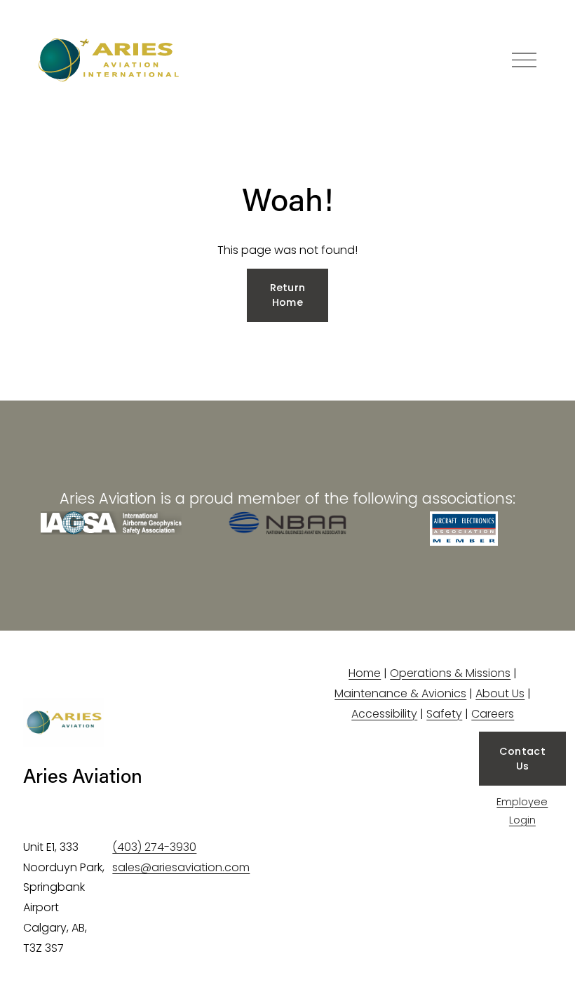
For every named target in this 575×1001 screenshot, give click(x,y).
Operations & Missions (450, 673)
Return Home (288, 295)
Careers (492, 714)
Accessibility (384, 714)
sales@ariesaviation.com (181, 867)
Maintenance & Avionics (400, 693)
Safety (444, 714)
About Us (500, 693)
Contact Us (522, 758)
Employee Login (522, 811)
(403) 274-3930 (154, 847)
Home (365, 673)
